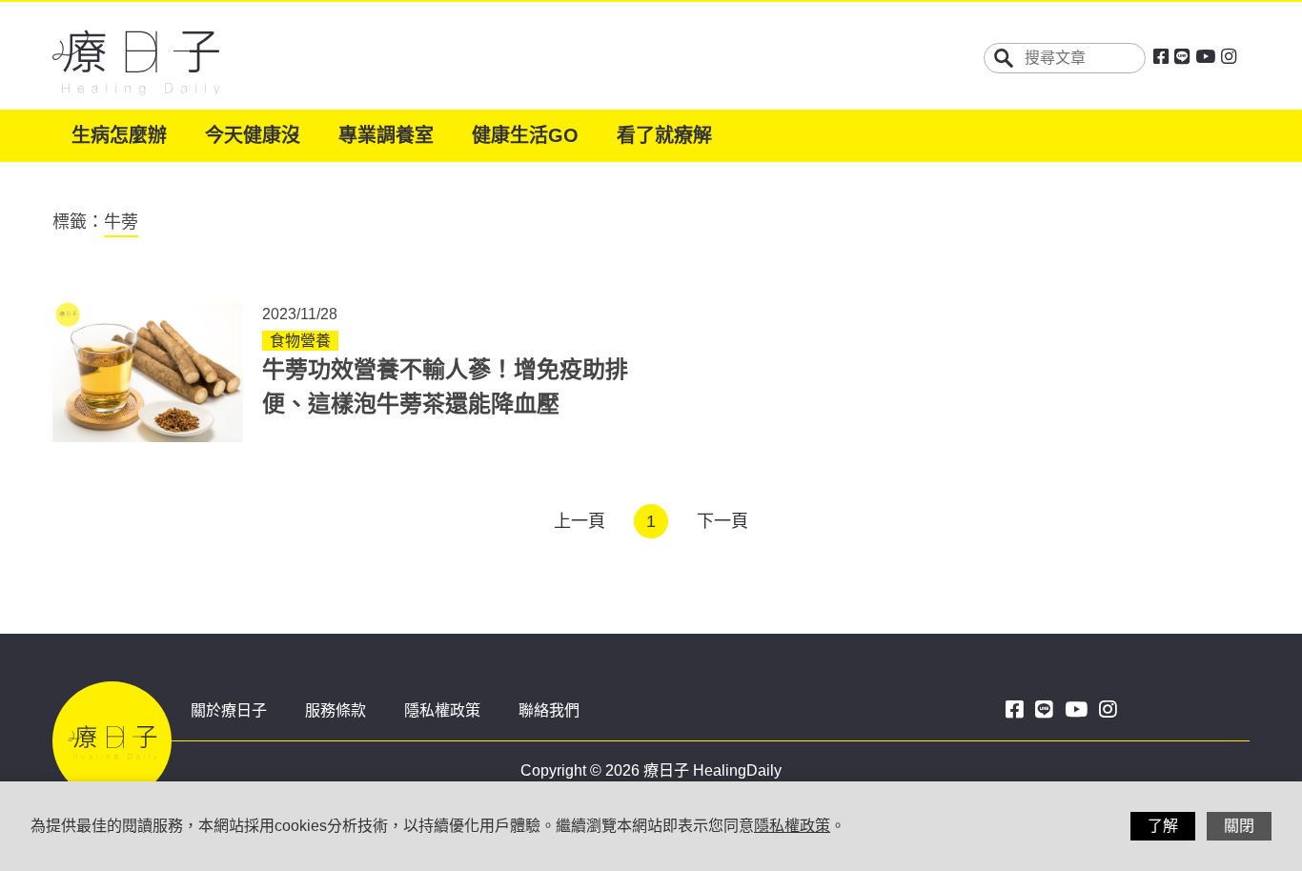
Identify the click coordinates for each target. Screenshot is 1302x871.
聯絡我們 (549, 710)
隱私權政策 (442, 710)
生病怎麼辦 (119, 135)
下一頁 (722, 521)
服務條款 (335, 710)
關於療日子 (229, 710)
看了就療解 (664, 135)
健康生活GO (525, 135)
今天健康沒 (252, 135)
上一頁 (579, 521)
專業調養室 (386, 135)
